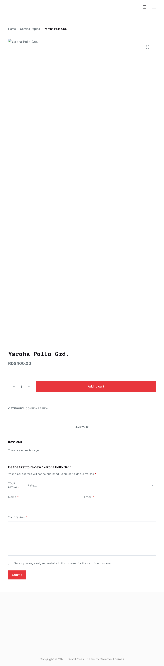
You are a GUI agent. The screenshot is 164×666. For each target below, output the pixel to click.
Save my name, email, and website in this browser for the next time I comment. (63, 563)
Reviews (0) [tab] (82, 426)
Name (13, 497)
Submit (17, 575)
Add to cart (96, 386)
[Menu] (154, 7)
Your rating (13, 485)
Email (89, 497)
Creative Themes (112, 659)
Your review (18, 517)
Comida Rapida (37, 408)
